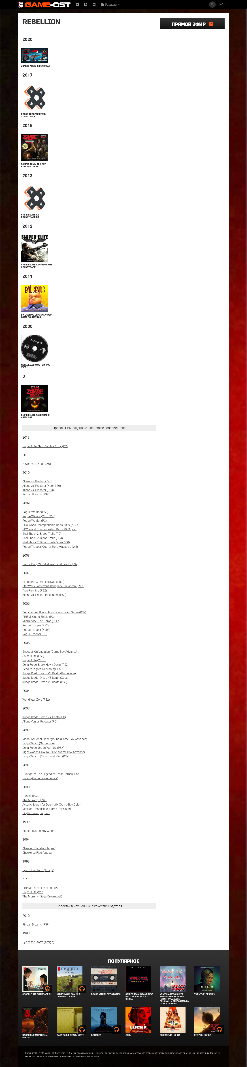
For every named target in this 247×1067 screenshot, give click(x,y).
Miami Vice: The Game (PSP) (40, 621)
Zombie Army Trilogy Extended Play (33, 165)
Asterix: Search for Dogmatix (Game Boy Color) (51, 804)
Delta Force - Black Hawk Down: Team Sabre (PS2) (54, 612)
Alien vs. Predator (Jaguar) (39, 848)
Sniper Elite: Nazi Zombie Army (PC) (45, 446)
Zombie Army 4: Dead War (35, 66)
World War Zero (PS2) (36, 699)
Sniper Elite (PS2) (33, 656)
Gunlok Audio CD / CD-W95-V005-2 (36, 366)
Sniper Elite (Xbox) (34, 660)
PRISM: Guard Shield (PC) (38, 616)
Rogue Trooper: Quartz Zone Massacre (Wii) (50, 546)
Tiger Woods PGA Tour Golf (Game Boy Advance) (53, 752)
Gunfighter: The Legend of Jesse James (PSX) (51, 774)
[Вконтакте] (94, 4)
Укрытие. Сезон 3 (204, 994)
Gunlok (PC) (30, 796)
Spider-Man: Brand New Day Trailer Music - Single (139, 996)
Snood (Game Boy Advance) (40, 778)
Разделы (111, 4)
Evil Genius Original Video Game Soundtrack (36, 316)
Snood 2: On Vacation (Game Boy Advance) (49, 651)
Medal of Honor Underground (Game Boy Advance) (54, 739)
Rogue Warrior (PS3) (35, 512)
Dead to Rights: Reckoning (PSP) (42, 669)
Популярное (123, 961)
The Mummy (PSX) (34, 800)
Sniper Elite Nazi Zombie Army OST (35, 416)
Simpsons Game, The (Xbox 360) (43, 582)
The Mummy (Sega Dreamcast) (42, 896)
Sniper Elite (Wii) (32, 892)
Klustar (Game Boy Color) (38, 831)
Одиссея (96, 1035)
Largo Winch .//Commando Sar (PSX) (45, 756)
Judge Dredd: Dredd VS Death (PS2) (44, 682)
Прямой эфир (190, 24)
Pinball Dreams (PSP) (36, 494)
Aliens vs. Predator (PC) (37, 481)
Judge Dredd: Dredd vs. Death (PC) (44, 717)
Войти (222, 4)
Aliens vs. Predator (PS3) (38, 490)
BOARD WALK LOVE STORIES (106, 994)
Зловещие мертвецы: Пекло (35, 1036)
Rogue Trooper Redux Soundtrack (33, 115)
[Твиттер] (77, 4)
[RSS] (86, 4)
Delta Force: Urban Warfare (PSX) (43, 747)
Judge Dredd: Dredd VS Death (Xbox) (45, 677)
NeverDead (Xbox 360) (36, 464)
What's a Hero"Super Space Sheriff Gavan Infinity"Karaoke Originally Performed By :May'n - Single (174, 999)
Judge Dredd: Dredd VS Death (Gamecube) (49, 673)
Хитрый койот (202, 1035)
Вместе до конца (170, 1035)
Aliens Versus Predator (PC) (39, 721)
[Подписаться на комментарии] (211, 24)
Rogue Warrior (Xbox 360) (38, 516)
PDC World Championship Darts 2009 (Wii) (49, 529)
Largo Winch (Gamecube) (38, 743)
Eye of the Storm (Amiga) (38, 870)
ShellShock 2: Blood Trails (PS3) (42, 538)
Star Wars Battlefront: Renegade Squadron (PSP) (53, 586)
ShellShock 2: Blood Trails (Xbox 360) (46, 542)
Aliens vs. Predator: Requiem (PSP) (44, 595)
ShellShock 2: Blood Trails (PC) (41, 533)
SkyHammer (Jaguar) (36, 813)
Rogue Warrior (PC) (34, 520)
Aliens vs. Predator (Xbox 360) (41, 485)
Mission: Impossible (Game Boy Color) (46, 809)
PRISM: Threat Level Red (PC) (40, 887)
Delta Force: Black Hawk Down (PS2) (45, 664)
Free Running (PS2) (34, 590)
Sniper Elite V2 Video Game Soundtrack (36, 265)
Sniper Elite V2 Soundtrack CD (30, 216)
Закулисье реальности (70, 1035)
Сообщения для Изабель (36, 994)
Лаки (128, 1035)
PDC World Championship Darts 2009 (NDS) (50, 525)
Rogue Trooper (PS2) (35, 625)
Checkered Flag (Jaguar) (38, 852)
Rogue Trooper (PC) (34, 634)
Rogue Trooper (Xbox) (36, 629)
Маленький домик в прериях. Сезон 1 (68, 995)
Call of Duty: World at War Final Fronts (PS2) (50, 564)
